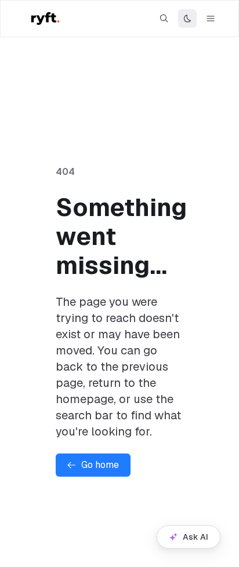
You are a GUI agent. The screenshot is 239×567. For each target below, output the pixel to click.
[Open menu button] (210, 18)
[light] (187, 18)
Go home (100, 465)
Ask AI (195, 537)
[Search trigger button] (164, 18)
